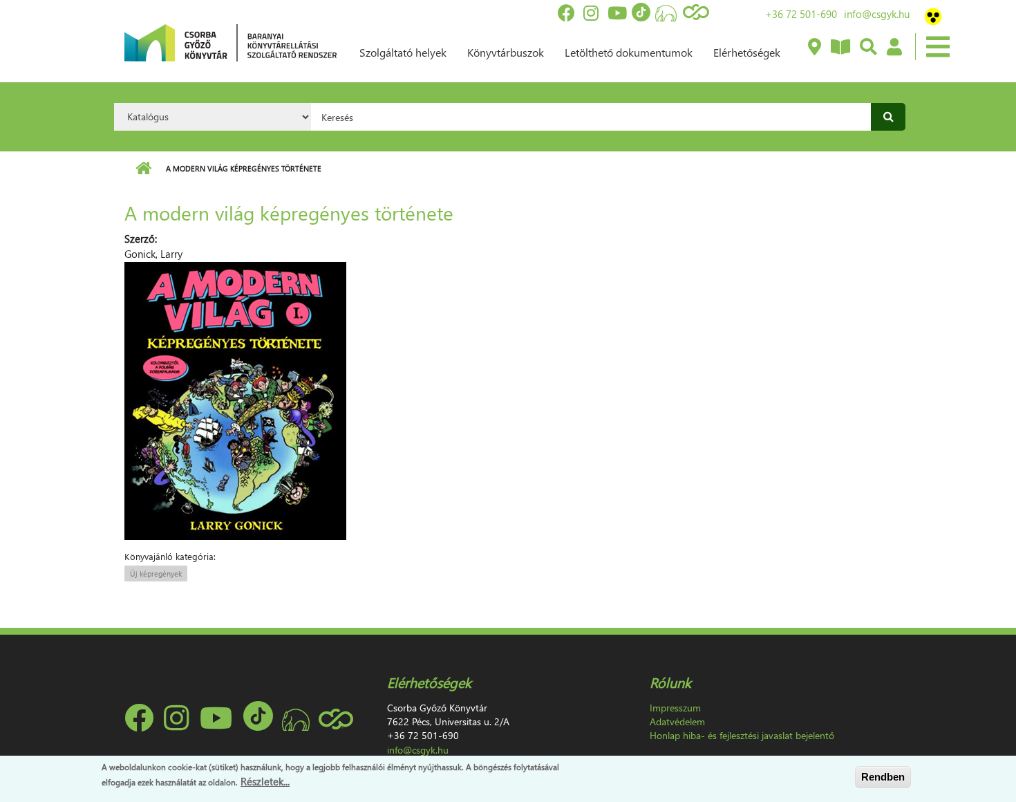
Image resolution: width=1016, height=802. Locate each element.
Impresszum (675, 707)
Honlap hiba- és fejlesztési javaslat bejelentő (742, 735)
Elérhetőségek (746, 52)
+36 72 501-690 (801, 14)
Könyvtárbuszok (505, 52)
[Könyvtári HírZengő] (839, 47)
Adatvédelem (677, 721)
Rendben (883, 777)
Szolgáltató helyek (402, 52)
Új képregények (156, 573)
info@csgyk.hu (877, 14)
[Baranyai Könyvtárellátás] (813, 47)
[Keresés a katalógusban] (867, 47)
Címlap (143, 168)
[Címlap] (230, 41)
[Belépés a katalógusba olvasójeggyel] (893, 47)
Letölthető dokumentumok (629, 52)
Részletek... (265, 780)
